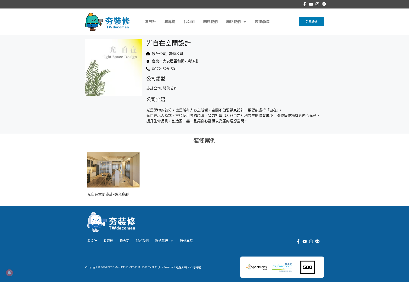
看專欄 (169, 22)
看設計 (150, 22)
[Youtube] (311, 4)
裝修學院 (262, 22)
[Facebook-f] (304, 4)
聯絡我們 (233, 22)
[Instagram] (317, 4)
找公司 (189, 22)
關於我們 (210, 22)
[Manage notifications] (9, 272)
